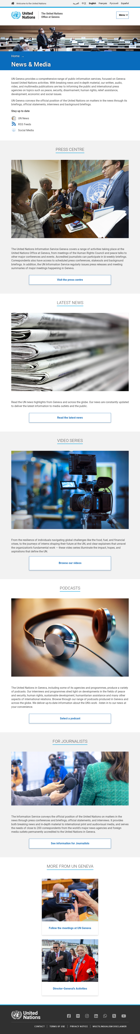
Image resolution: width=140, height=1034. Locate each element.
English (92, 3)
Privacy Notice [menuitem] (79, 1026)
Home (15, 56)
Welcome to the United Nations (31, 3)
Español (125, 3)
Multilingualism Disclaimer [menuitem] (110, 1026)
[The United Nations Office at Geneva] (16, 15)
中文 (84, 3)
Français (103, 3)
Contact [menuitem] (39, 1026)
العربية (76, 3)
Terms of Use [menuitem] (57, 1026)
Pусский (114, 3)
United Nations (28, 15)
